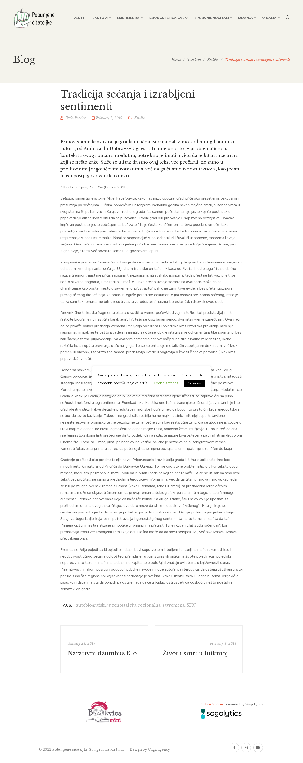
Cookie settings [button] (166, 383)
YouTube (258, 747)
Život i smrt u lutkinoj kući (199, 653)
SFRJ (191, 605)
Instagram (246, 747)
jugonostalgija (122, 605)
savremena (173, 605)
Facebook (234, 747)
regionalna (149, 605)
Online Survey (212, 704)
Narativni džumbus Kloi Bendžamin (105, 653)
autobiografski (91, 605)
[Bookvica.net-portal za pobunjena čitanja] (35, 18)
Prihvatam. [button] (194, 383)
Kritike (139, 118)
